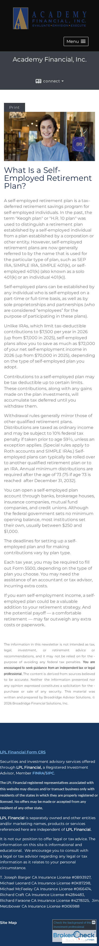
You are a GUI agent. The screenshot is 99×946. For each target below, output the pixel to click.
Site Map (8, 922)
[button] (76, 41)
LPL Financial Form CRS (23, 752)
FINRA (38, 773)
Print (14, 107)
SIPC (49, 773)
